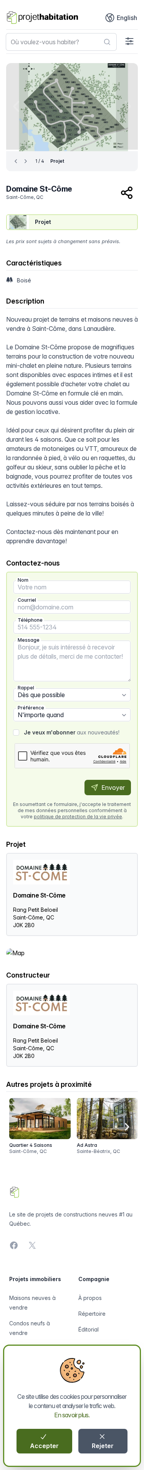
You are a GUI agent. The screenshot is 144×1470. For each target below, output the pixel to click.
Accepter (44, 1446)
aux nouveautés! (71, 732)
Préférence (31, 708)
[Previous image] (17, 106)
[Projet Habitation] (42, 17)
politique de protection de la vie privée (78, 816)
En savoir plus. (71, 1415)
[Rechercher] (107, 42)
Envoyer (112, 787)
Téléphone (30, 620)
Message (29, 640)
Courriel (27, 600)
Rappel (26, 688)
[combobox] (61, 41)
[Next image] (127, 106)
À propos (90, 1298)
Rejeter (103, 1446)
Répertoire (92, 1313)
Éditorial (88, 1329)
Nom (23, 580)
